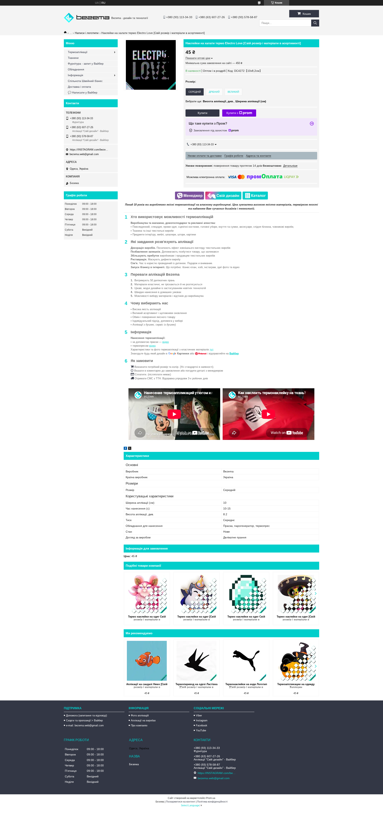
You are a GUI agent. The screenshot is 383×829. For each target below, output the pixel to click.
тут (211, 349)
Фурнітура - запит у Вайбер (86, 63)
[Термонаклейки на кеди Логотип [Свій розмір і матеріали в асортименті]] (246, 661)
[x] (129, 448)
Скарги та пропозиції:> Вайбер (84, 720)
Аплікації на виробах (143, 720)
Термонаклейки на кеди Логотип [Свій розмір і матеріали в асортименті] (246, 686)
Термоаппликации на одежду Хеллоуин (296, 686)
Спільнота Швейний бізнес (85, 81)
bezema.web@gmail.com (84, 154)
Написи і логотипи (87, 32)
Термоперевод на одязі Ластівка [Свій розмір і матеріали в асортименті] (196, 686)
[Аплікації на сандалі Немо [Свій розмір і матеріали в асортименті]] (147, 661)
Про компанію (139, 725)
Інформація (75, 75)
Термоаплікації (77, 52)
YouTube (201, 730)
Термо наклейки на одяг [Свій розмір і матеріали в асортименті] (196, 618)
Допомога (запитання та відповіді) (86, 715)
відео (165, 341)
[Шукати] (315, 23)
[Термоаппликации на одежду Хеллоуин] (296, 661)
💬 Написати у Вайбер (82, 92)
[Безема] (86, 21)
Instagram (201, 720)
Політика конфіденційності (212, 801)
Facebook (201, 725)
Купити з (232, 113)
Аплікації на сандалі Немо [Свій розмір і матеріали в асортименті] (146, 686)
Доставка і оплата (79, 86)
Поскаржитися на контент (180, 801)
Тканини (73, 57)
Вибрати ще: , (226, 101)
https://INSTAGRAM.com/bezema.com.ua (90, 149)
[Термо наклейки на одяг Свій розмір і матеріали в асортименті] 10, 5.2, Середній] (246, 593)
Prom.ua (210, 798)
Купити (202, 113)
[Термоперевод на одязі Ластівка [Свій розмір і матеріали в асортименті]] (196, 661)
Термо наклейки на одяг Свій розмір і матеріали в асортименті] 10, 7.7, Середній (146, 618)
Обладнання (76, 69)
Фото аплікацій (140, 715)
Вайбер (234, 353)
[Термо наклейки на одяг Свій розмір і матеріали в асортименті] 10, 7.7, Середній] (147, 593)
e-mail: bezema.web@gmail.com (85, 725)
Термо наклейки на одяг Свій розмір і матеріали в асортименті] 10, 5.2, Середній (246, 618)
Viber (199, 715)
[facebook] (125, 448)
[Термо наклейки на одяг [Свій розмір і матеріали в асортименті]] (196, 593)
